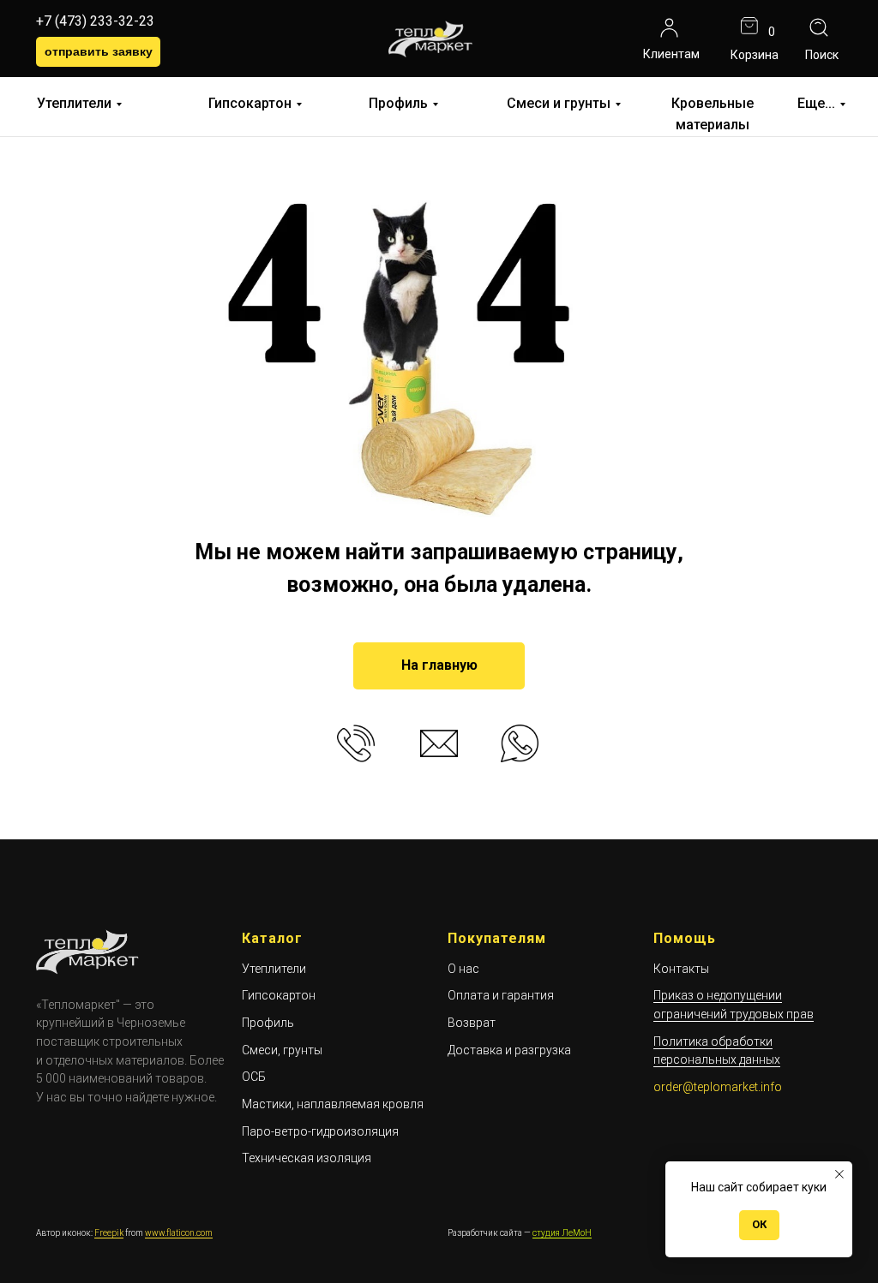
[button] (98, 52)
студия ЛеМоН (562, 1233)
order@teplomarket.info (717, 1087)
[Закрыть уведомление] (839, 1174)
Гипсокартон (250, 103)
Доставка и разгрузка (509, 1050)
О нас (463, 969)
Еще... (816, 103)
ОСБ (254, 1076)
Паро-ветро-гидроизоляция (320, 1131)
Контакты (681, 969)
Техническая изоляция (306, 1158)
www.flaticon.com (179, 1233)
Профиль (398, 103)
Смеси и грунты (558, 103)
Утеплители (74, 103)
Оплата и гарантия (501, 995)
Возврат (472, 1022)
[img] (669, 28)
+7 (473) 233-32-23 (95, 21)
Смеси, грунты (282, 1050)
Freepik (108, 1233)
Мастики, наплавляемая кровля (333, 1104)
